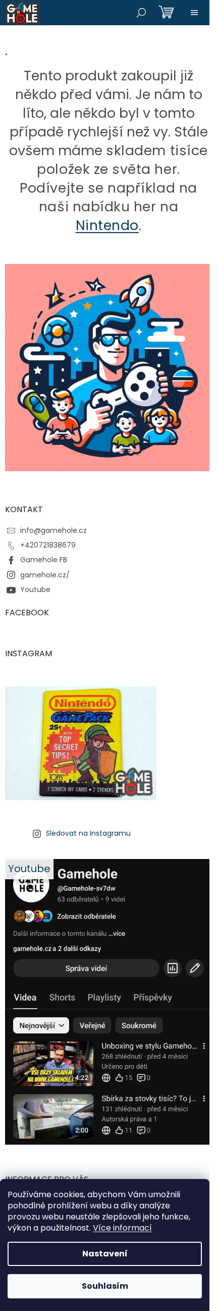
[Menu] (194, 13)
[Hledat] (141, 13)
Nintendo (107, 225)
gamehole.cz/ (45, 575)
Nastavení (105, 1253)
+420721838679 (48, 545)
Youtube (35, 589)
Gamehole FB (43, 560)
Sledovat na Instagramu (88, 833)
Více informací (122, 1228)
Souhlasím (105, 1286)
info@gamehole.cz (53, 530)
